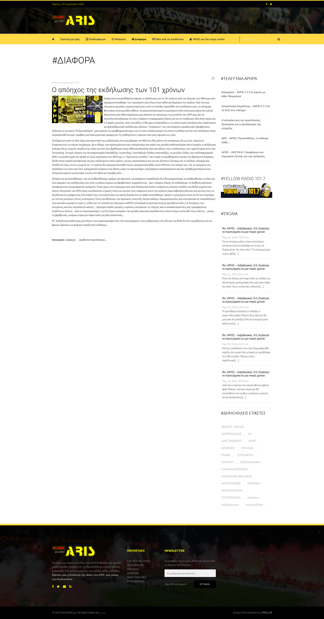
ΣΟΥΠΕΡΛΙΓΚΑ (231, 497)
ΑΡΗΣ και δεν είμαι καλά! (208, 39)
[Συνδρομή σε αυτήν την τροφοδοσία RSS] (213, 78)
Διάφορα (140, 39)
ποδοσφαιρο (230, 504)
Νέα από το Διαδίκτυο (169, 39)
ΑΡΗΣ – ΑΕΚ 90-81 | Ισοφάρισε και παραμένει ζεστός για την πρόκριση (243, 154)
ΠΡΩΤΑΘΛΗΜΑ (232, 490)
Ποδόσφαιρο (97, 39)
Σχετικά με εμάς (70, 39)
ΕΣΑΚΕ (226, 455)
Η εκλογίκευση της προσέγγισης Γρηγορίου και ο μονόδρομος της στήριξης (241, 124)
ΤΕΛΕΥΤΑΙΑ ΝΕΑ (136, 577)
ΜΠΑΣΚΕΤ (254, 483)
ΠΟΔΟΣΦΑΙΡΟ (135, 565)
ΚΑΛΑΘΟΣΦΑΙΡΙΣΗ (235, 469)
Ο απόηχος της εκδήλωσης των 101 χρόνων (118, 90)
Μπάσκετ (120, 39)
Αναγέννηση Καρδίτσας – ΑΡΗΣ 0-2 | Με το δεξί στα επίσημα (246, 108)
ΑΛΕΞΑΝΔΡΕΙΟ (232, 441)
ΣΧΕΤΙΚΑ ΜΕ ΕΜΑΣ (138, 561)
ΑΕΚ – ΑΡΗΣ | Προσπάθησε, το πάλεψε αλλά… (245, 140)
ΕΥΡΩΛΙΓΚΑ (245, 455)
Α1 (250, 433)
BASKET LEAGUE (233, 426)
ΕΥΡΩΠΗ (227, 462)
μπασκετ (253, 497)
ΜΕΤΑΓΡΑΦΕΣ (231, 483)
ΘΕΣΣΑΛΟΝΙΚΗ (250, 462)
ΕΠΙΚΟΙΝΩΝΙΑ (135, 581)
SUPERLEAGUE (231, 433)
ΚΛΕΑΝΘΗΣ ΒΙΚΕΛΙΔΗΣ (237, 476)
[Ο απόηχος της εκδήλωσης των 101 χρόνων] (77, 109)
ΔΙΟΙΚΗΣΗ (228, 448)
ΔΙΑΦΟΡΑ (133, 573)
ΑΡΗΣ (252, 441)
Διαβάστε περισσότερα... (93, 239)
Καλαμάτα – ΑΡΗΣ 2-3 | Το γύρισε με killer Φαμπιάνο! (244, 94)
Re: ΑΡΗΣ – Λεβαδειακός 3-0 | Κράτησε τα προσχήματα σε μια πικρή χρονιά (245, 230)
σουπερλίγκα (254, 504)
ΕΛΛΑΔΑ (247, 448)
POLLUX (267, 612)
